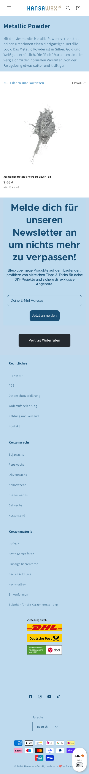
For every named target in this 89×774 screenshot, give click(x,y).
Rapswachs (16, 464)
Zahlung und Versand (24, 416)
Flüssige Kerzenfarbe (23, 564)
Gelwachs (15, 505)
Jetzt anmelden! (44, 315)
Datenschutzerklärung (24, 395)
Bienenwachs (18, 495)
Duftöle (14, 544)
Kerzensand (17, 515)
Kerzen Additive (20, 574)
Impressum (17, 375)
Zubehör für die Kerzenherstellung (33, 604)
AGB (12, 385)
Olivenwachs (18, 475)
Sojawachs (16, 454)
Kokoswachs (17, 485)
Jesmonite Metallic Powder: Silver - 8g (27, 176)
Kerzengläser (18, 584)
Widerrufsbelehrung (23, 406)
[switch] (79, 765)
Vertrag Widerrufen (44, 340)
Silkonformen (18, 594)
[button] (9, 8)
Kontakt (14, 426)
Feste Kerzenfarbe (21, 554)
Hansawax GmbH (34, 766)
